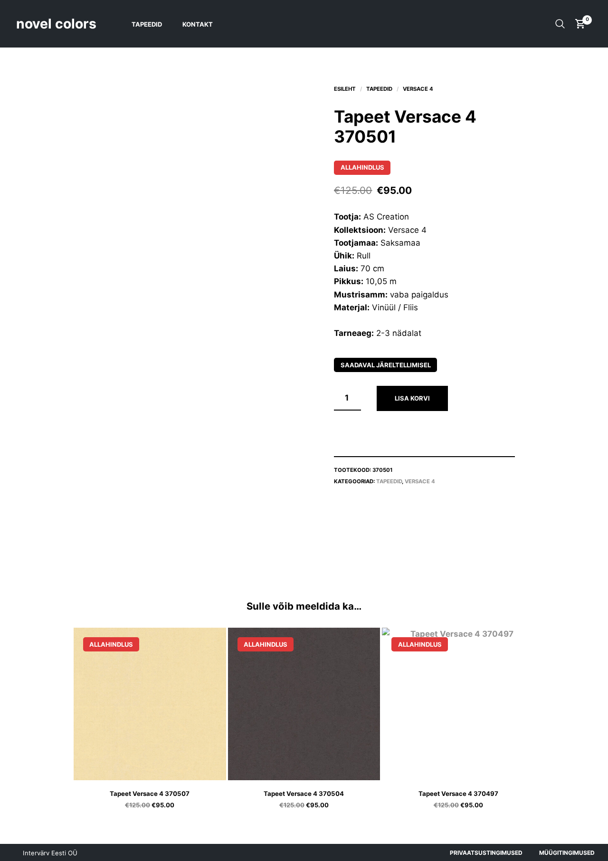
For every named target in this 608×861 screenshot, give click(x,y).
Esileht (345, 89)
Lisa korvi (412, 398)
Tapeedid (147, 24)
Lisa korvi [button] (161, 769)
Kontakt (197, 24)
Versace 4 (418, 89)
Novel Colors (56, 24)
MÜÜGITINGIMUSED (567, 852)
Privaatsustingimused (486, 852)
